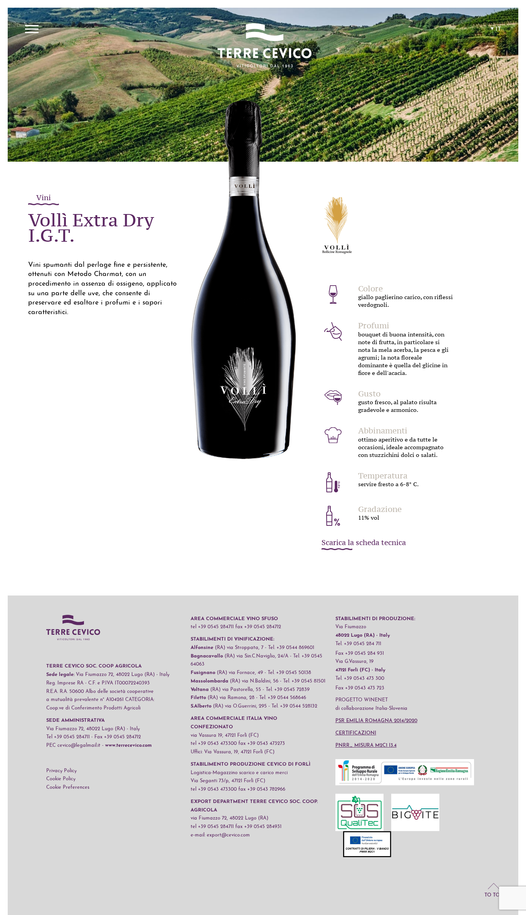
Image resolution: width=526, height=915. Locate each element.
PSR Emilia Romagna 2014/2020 (376, 720)
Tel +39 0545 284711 (68, 736)
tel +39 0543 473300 (214, 743)
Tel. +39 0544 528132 (294, 706)
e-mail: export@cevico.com (220, 835)
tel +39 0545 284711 (212, 626)
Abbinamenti (382, 430)
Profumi (373, 325)
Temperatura (382, 475)
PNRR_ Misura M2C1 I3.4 (366, 745)
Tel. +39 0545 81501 (304, 681)
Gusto (369, 393)
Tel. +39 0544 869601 (291, 647)
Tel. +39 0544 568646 (282, 697)
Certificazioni (355, 733)
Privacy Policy (61, 770)
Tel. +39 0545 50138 (289, 672)
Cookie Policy (60, 778)
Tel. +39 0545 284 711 (358, 643)
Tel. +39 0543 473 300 (359, 678)
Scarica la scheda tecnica (364, 543)
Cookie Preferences (67, 787)
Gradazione (380, 509)
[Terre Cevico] (265, 46)
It (498, 29)
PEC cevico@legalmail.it (73, 745)
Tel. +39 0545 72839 (288, 689)
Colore (370, 288)
